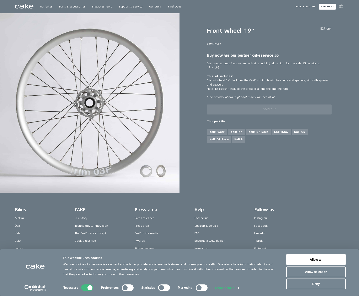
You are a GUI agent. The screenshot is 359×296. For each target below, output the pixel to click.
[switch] (128, 287)
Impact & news (102, 6)
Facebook (261, 225)
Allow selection (316, 272)
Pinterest (260, 248)
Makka (19, 218)
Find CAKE (174, 6)
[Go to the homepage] (24, 7)
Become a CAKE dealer (209, 240)
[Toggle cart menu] (341, 6)
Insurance (201, 248)
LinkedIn (259, 233)
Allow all (316, 259)
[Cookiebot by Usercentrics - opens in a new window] (35, 288)
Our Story (81, 218)
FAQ (196, 233)
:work (19, 248)
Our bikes (46, 6)
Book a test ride (305, 6)
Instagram (261, 218)
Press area (142, 225)
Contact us (327, 6)
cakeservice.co (265, 55)
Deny (316, 284)
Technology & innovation (91, 225)
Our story (155, 6)
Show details (224, 288)
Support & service (131, 6)
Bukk (18, 240)
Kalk (18, 233)
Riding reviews (144, 248)
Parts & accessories (72, 6)
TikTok (258, 240)
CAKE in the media (146, 233)
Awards (140, 240)
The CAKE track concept (90, 233)
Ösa (17, 225)
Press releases (144, 218)
